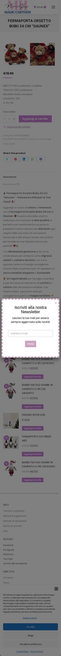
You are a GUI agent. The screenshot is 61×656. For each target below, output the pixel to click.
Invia (30, 344)
